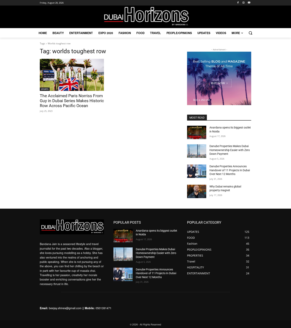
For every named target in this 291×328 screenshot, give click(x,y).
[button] (250, 33)
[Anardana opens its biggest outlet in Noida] (196, 132)
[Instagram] (243, 3)
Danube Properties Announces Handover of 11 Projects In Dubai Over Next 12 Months (229, 170)
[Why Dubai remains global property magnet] (196, 191)
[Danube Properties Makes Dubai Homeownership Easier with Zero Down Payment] (196, 151)
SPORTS (44, 89)
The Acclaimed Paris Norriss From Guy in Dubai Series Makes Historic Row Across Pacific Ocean (72, 100)
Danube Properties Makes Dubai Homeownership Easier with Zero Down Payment (229, 150)
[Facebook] (238, 3)
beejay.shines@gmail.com (65, 308)
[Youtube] (249, 3)
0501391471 (103, 308)
